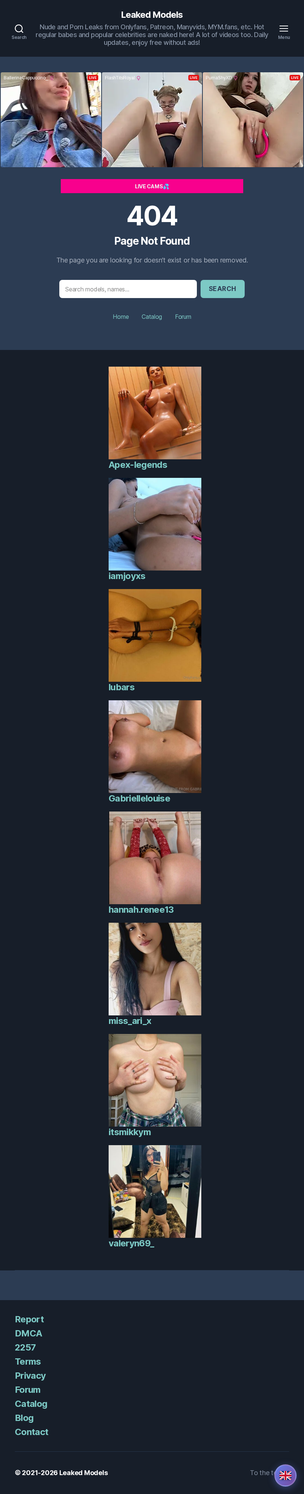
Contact (31, 1432)
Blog (24, 1417)
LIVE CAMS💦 (152, 186)
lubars (122, 687)
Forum (183, 316)
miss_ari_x (130, 1020)
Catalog (152, 316)
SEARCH (223, 288)
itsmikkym (130, 1132)
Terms (28, 1361)
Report (29, 1319)
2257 (25, 1347)
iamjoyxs (127, 576)
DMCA (28, 1333)
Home (121, 316)
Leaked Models (152, 14)
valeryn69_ (131, 1243)
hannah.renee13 (141, 909)
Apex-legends (138, 464)
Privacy (30, 1375)
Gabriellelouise (139, 798)
